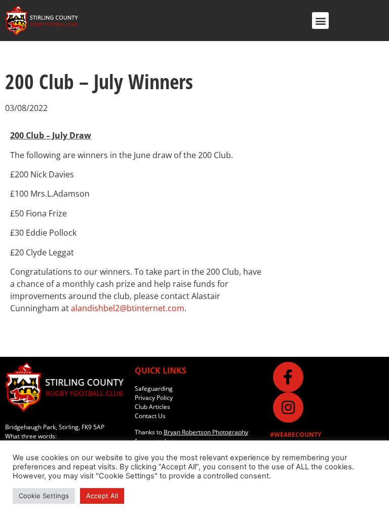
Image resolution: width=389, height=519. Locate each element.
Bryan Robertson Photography (206, 432)
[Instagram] (288, 407)
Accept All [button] (102, 496)
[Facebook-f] (288, 377)
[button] (320, 20)
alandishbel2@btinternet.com (127, 308)
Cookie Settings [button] (44, 496)
